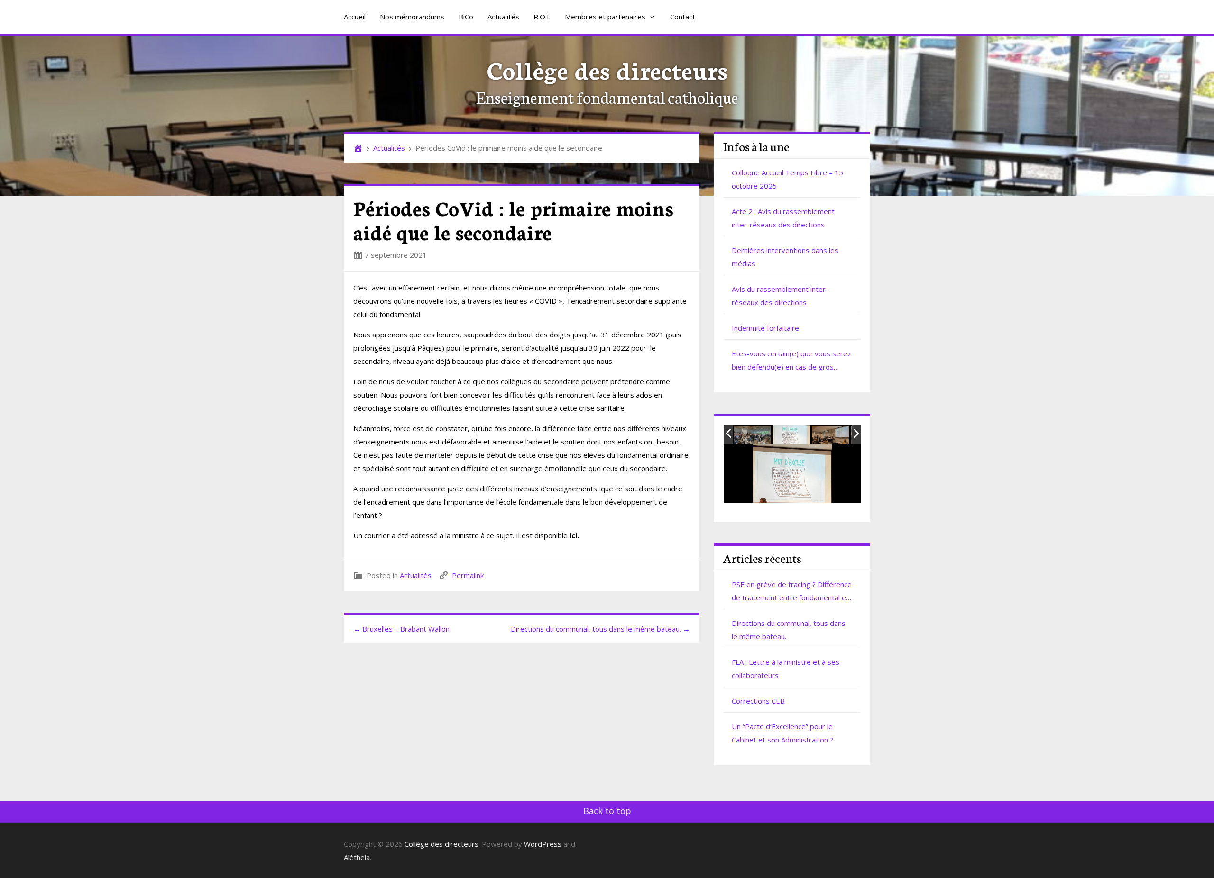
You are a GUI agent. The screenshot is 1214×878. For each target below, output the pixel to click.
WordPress (542, 844)
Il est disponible (547, 535)
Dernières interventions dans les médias (785, 256)
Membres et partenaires (606, 16)
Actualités (503, 16)
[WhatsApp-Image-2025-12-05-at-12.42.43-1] (791, 435)
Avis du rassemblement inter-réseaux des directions (780, 295)
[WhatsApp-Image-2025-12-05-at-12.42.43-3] (831, 435)
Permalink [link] (468, 575)
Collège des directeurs (607, 69)
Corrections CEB (758, 701)
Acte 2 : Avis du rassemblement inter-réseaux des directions (783, 218)
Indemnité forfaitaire (765, 328)
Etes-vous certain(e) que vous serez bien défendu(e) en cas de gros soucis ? (791, 361)
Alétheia (357, 857)
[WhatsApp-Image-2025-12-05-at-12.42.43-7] (753, 435)
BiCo (466, 16)
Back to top (607, 810)
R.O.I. (542, 16)
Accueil (355, 16)
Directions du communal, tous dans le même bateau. (789, 629)
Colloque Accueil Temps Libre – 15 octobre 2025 (787, 179)
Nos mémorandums (412, 16)
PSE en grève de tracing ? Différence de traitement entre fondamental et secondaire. (792, 591)
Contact (682, 16)
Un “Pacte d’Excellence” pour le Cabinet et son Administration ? (782, 733)
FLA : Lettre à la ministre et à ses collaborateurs (785, 668)
